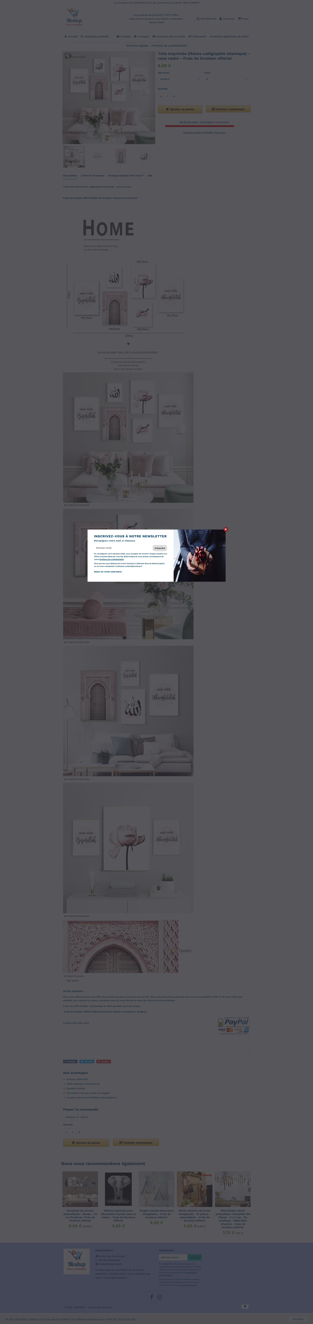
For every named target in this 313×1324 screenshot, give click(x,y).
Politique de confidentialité (111, 559)
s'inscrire (160, 548)
